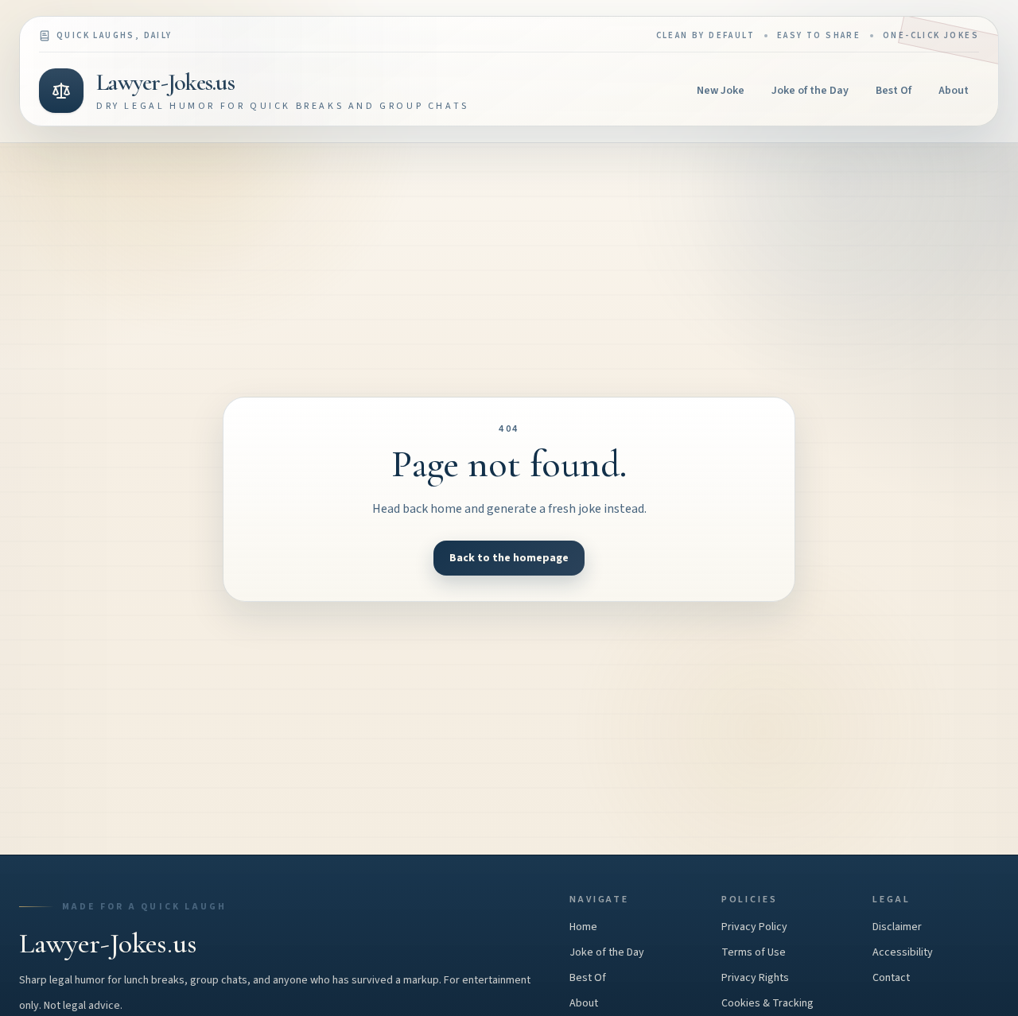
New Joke (720, 91)
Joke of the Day (810, 91)
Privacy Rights (755, 978)
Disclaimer (897, 927)
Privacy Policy (754, 927)
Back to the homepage (509, 558)
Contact (891, 978)
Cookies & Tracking (767, 1003)
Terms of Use (753, 952)
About (953, 91)
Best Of (893, 91)
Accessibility (902, 952)
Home (583, 927)
